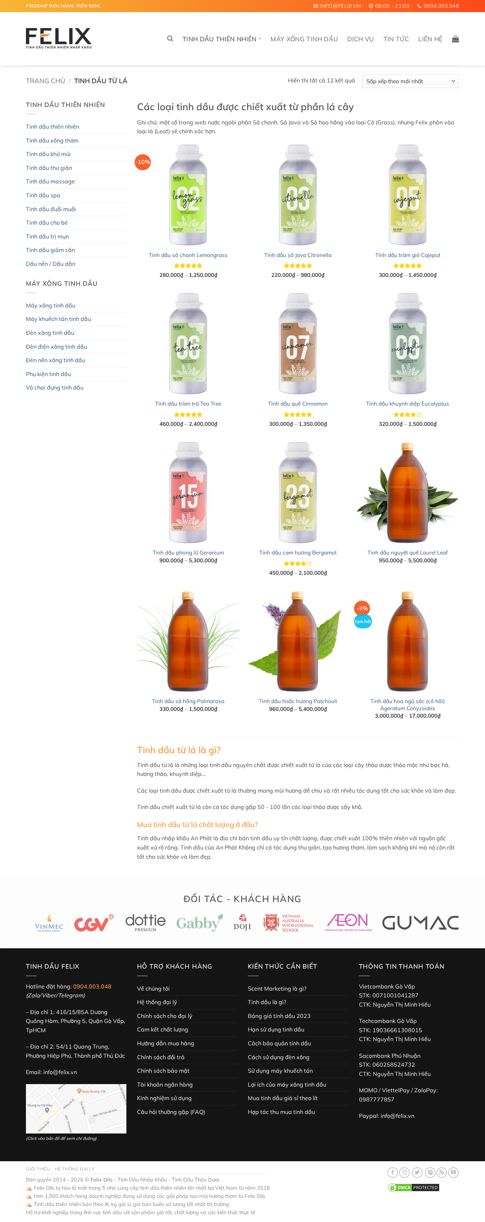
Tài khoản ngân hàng (165, 1084)
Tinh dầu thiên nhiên (219, 39)
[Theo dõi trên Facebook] (392, 1172)
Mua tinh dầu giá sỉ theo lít (283, 1098)
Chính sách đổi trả (161, 1057)
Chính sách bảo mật (163, 1070)
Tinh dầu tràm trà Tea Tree (188, 403)
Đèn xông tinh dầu (50, 332)
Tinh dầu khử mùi (48, 153)
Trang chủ (45, 81)
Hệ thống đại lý (157, 1002)
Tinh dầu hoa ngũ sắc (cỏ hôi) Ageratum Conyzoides (407, 705)
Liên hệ (430, 39)
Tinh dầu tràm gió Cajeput (407, 255)
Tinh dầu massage (50, 181)
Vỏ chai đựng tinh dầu (54, 387)
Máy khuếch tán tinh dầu (58, 318)
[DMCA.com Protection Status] (413, 1187)
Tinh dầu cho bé (47, 222)
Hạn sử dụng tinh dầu (276, 1029)
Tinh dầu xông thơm (52, 140)
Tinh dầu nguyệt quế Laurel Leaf (407, 552)
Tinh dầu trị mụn (47, 236)
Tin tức (396, 39)
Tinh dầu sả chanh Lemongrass (188, 255)
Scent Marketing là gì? (277, 988)
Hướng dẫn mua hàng (165, 1043)
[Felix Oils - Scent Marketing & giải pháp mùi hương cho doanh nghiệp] (59, 39)
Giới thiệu (38, 1169)
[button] (170, 38)
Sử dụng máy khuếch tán (280, 1070)
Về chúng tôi (153, 988)
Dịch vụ (360, 39)
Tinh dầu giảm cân (50, 249)
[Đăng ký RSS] (441, 1172)
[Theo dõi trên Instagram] (404, 1172)
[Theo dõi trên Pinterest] (430, 1172)
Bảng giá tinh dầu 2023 (279, 1015)
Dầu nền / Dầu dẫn (50, 263)
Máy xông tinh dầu (304, 39)
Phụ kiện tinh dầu (48, 373)
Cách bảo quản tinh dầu (279, 1043)
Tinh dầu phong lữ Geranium (188, 552)
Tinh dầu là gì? (267, 1002)
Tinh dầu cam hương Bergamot (298, 552)
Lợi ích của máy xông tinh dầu (287, 1084)
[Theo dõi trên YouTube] (453, 1172)
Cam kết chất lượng (162, 1029)
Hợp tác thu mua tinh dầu (281, 1111)
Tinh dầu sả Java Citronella (298, 255)
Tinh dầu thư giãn (49, 167)
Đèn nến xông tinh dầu (55, 360)
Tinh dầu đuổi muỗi (51, 209)
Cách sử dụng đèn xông (279, 1057)
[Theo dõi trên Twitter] (417, 1172)
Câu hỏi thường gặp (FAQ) (171, 1111)
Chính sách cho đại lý (164, 1015)
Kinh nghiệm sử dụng (164, 1098)
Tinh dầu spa (43, 195)
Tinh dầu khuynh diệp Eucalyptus (407, 403)
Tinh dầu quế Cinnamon (298, 403)
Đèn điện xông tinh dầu (56, 346)
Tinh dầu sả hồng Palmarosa (188, 701)
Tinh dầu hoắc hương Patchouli (298, 701)
